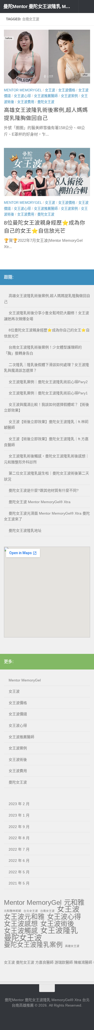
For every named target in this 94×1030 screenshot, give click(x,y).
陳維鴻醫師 (83, 962)
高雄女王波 (72, 945)
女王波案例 (69, 96)
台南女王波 (47, 910)
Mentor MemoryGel (23, 90)
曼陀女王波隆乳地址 (25, 530)
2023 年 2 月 (19, 804)
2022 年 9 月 (19, 827)
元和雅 (74, 903)
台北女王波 (31, 910)
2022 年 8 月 (19, 838)
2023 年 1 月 (19, 815)
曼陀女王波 (45, 102)
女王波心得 (22, 96)
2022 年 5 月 (19, 872)
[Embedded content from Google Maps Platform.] (47, 592)
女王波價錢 (18, 714)
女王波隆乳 (59, 931)
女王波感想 (21, 924)
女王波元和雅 (24, 917)
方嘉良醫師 (44, 962)
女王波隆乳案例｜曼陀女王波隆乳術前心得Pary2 (48, 382)
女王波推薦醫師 (46, 96)
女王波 (50, 90)
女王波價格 (66, 90)
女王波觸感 (21, 931)
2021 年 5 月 (19, 883)
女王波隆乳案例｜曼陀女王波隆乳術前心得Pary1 (48, 393)
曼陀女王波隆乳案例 (33, 945)
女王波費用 (25, 102)
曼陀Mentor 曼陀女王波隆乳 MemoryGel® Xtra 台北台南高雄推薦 (37, 6)
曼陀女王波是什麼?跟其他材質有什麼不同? (44, 490)
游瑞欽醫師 (64, 962)
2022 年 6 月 (19, 860)
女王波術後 (18, 759)
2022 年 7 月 (19, 849)
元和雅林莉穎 (12, 910)
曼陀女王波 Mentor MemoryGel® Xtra (39, 502)
